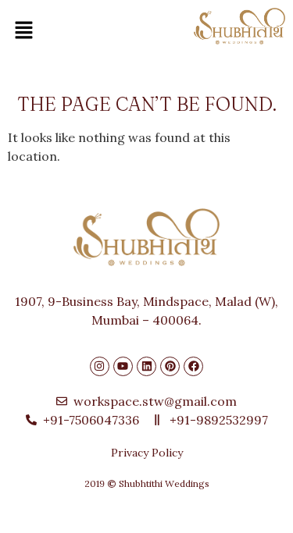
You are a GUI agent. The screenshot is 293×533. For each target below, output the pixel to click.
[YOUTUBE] (123, 366)
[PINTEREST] (170, 366)
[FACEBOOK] (193, 366)
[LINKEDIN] (146, 366)
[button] (27, 31)
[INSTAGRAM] (99, 366)
